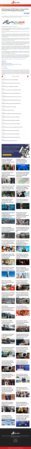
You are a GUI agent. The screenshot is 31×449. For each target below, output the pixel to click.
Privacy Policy (15, 440)
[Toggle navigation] (2, 5)
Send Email (4, 62)
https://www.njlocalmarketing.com (8, 65)
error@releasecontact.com (9, 71)
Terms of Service (15, 441)
